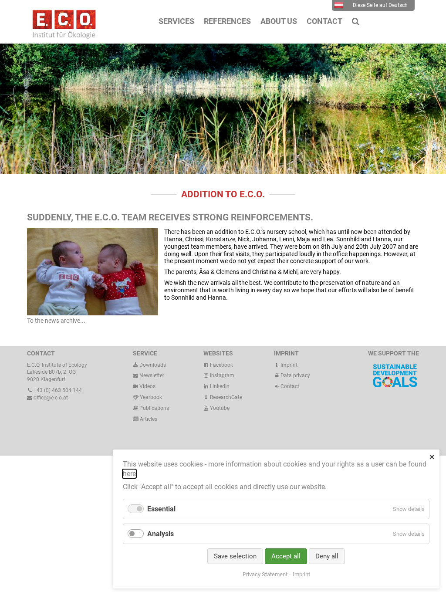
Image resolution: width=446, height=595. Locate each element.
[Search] (356, 21)
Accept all (286, 556)
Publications (154, 408)
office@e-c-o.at (50, 398)
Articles (148, 419)
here (129, 474)
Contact (289, 386)
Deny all (326, 556)
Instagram (221, 375)
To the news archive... (56, 320)
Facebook (221, 365)
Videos (147, 386)
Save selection (235, 556)
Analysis (160, 534)
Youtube (219, 408)
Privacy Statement (265, 574)
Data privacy (294, 375)
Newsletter (151, 375)
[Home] (62, 36)
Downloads (152, 365)
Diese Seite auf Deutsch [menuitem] (380, 5)
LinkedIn (219, 386)
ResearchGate (225, 397)
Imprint (288, 365)
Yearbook (150, 397)
